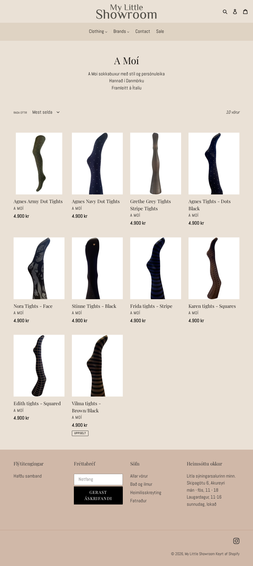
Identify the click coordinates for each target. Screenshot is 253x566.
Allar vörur (139, 476)
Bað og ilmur (141, 484)
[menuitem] (98, 32)
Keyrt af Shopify (227, 553)
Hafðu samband (28, 476)
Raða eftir (20, 113)
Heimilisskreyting (145, 492)
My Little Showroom (200, 553)
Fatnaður (138, 501)
